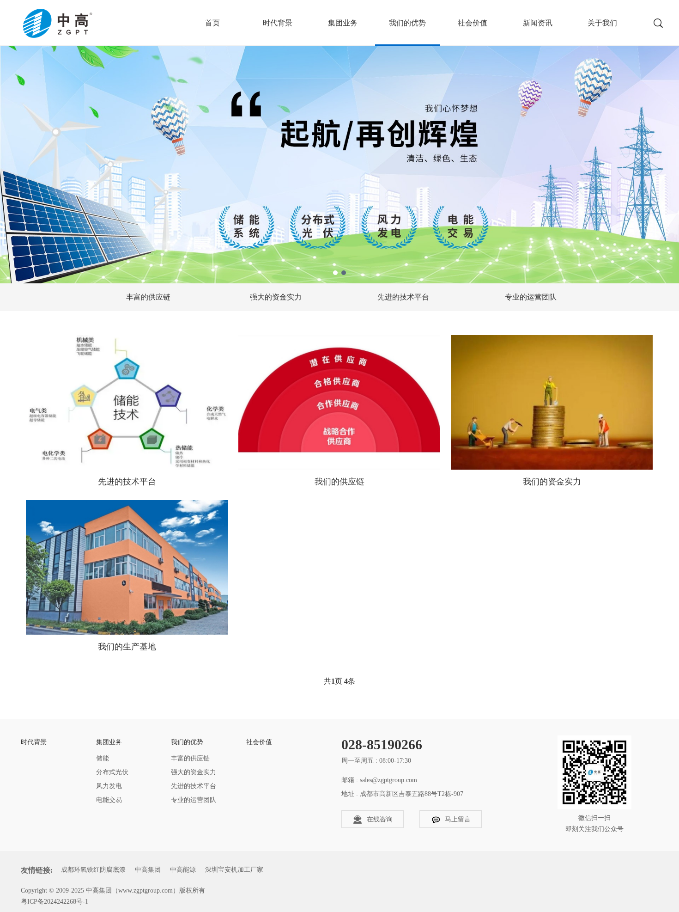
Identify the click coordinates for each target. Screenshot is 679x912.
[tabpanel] (339, 141)
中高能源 (183, 869)
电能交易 (109, 799)
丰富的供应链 (148, 297)
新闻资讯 (537, 23)
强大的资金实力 (276, 297)
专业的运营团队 (531, 297)
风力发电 (109, 786)
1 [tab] (335, 272)
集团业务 (343, 23)
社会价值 (472, 23)
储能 (102, 758)
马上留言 (458, 819)
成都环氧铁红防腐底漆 (93, 869)
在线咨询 (380, 819)
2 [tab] (343, 272)
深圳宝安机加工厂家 (234, 869)
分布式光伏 (112, 772)
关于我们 (602, 23)
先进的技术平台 (403, 297)
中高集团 (148, 869)
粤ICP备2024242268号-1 (54, 901)
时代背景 (277, 23)
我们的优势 (407, 23)
